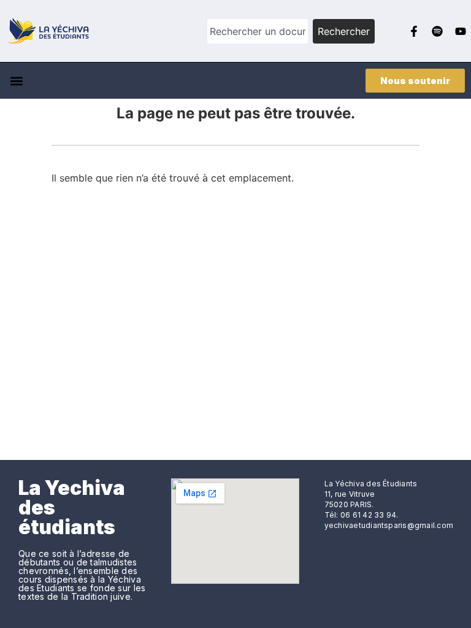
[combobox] (257, 31)
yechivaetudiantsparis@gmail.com (388, 525)
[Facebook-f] (413, 31)
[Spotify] (437, 31)
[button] (16, 81)
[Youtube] (460, 31)
